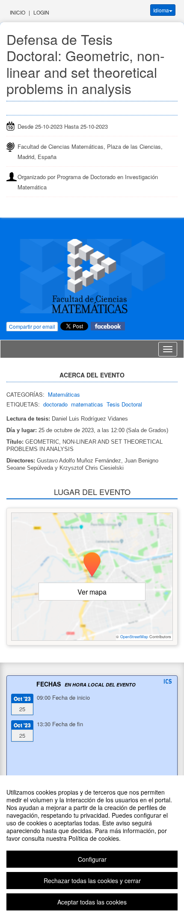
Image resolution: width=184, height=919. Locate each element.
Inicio (17, 12)
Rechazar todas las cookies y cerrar (92, 880)
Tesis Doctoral (124, 404)
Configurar (92, 859)
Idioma (161, 10)
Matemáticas (64, 394)
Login (41, 12)
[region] (92, 847)
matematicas (87, 404)
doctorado (55, 404)
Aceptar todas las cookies (92, 902)
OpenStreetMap (134, 636)
